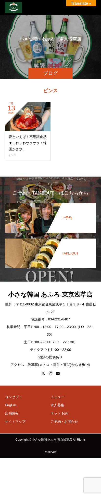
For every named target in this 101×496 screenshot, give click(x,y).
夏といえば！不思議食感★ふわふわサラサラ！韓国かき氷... (28, 143)
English (10, 405)
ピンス (12, 155)
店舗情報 (12, 413)
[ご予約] (50, 204)
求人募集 (57, 405)
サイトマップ (15, 421)
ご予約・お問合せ (64, 421)
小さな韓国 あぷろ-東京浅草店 (50, 294)
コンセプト (13, 397)
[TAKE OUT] (50, 239)
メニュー (57, 397)
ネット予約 (59, 413)
